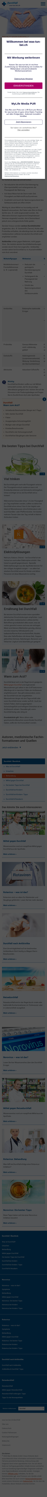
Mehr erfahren (9, 854)
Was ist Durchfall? (13, 766)
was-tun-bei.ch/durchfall (11, 1420)
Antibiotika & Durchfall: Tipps (12, 1369)
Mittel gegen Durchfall (13, 685)
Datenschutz (6, 1428)
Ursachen (10, 771)
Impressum (6, 1445)
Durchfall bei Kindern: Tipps (17, 794)
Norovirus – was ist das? (11, 1285)
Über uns (5, 1424)
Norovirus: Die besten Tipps (12, 1301)
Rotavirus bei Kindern (9, 1344)
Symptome (6, 1289)
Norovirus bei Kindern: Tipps (12, 1308)
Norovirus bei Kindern (10, 1305)
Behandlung (11, 776)
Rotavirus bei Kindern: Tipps (12, 1348)
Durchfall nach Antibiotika (13, 1359)
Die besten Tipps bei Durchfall (18, 785)
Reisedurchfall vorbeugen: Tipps (14, 1394)
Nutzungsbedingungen (10, 1437)
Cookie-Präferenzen (9, 1433)
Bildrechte (5, 1441)
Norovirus (6, 1280)
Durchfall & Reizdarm (14, 799)
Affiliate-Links (13, 1474)
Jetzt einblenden (10, 747)
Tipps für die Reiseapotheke (12, 1398)
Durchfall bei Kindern (14, 790)
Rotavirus (6, 1320)
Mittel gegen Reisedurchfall (12, 1390)
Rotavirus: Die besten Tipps (12, 1341)
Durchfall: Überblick (12, 761)
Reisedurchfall (8, 1380)
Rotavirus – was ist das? (11, 1325)
